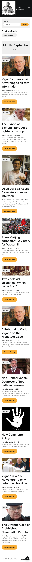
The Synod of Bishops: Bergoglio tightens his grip (14, 127)
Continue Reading (9, 101)
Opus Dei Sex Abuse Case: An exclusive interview (15, 192)
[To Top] (27, 558)
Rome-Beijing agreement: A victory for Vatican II (16, 241)
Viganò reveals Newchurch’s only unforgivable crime (14, 479)
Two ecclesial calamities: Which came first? (14, 282)
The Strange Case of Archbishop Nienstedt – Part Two (16, 528)
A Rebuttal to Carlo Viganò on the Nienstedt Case (14, 333)
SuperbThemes (25, 559)
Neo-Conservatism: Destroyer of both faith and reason (15, 381)
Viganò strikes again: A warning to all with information (16, 83)
